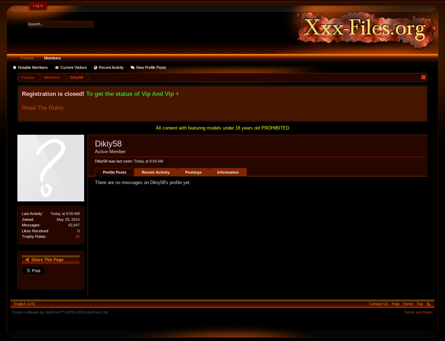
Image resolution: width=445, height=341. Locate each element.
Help (395, 304)
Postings (193, 172)
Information (228, 172)
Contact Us (378, 304)
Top (419, 304)
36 (77, 236)
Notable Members (33, 67)
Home (408, 304)
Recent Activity (111, 67)
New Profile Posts (151, 67)
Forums (27, 58)
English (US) (24, 304)
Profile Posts (114, 172)
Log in (38, 5)
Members (52, 58)
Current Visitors (73, 67)
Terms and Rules (418, 312)
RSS (428, 303)
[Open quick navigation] (423, 77)
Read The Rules (43, 107)
